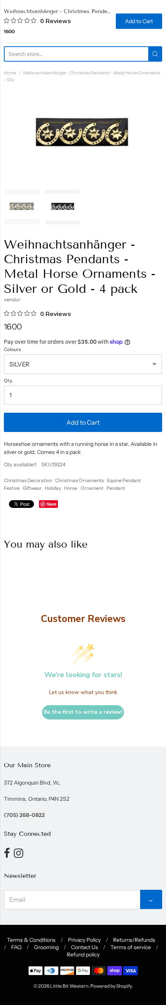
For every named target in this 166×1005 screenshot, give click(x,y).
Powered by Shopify (111, 986)
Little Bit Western (69, 986)
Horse (70, 488)
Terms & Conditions (31, 939)
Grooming (46, 947)
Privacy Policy (84, 939)
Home (10, 73)
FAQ (16, 947)
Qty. (8, 380)
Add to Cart (83, 422)
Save (51, 504)
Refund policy (83, 954)
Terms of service (130, 947)
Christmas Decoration (28, 480)
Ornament (92, 488)
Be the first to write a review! (83, 712)
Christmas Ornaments (79, 480)
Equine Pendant (124, 480)
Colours (12, 349)
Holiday (53, 488)
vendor (12, 299)
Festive (12, 488)
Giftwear (32, 488)
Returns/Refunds (134, 939)
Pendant (116, 488)
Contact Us (84, 947)
